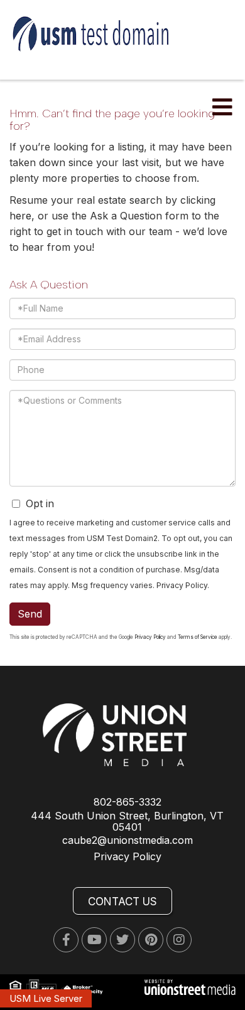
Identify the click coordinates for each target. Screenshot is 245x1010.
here (20, 215)
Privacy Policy (181, 585)
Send (30, 614)
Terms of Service (197, 637)
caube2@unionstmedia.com (127, 840)
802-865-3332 (127, 802)
